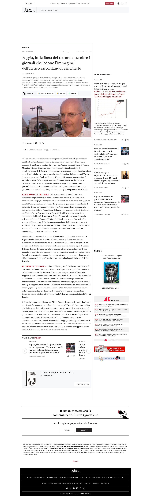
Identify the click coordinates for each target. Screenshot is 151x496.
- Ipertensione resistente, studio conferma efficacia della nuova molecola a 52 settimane (111, 334)
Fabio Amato (112, 140)
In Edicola (53, 3)
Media (25, 47)
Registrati (84, 430)
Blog (58, 3)
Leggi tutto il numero (111, 288)
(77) (128, 187)
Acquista (82, 384)
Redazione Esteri (101, 188)
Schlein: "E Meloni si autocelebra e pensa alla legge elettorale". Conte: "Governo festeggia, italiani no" (109, 94)
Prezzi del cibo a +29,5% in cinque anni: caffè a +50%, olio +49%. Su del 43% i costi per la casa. (110, 86)
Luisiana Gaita (28, 73)
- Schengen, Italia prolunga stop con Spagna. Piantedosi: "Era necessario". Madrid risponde (109, 320)
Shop (78, 3)
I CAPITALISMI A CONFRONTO (57, 372)
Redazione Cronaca (37, 356)
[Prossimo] (88, 351)
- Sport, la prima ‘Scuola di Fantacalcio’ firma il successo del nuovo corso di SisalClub (109, 325)
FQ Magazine (72, 3)
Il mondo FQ (84, 3)
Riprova (75, 461)
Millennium (64, 3)
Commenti (28, 143)
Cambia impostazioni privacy (68, 477)
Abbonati (109, 4)
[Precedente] (24, 351)
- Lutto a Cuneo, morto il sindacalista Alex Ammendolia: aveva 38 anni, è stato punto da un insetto (110, 315)
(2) (128, 163)
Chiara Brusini (100, 140)
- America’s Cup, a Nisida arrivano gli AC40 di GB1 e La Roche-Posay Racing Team (111, 305)
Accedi (67, 430)
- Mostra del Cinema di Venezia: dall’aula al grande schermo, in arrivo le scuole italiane (111, 310)
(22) (74, 356)
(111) (128, 139)
